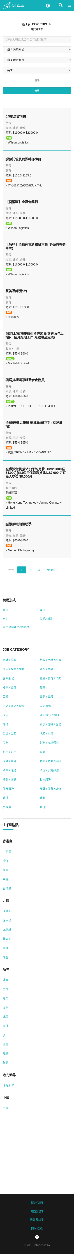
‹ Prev (10, 569)
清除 (37, 80)
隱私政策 (37, 1228)
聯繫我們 (37, 1211)
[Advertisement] (37, 1162)
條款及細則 (37, 1219)
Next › (50, 569)
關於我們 (37, 1202)
